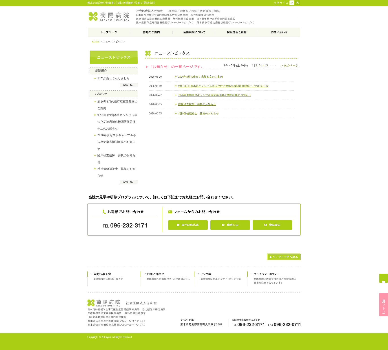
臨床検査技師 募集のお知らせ (197, 104)
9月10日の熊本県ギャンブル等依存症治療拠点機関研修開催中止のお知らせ (117, 122)
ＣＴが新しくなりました (113, 78)
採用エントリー (384, 305)
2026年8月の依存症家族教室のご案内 (200, 76)
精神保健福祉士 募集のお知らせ (198, 113)
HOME (95, 41)
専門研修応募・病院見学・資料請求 (383, 278)
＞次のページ (289, 65)
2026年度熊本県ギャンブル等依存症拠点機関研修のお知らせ (116, 142)
